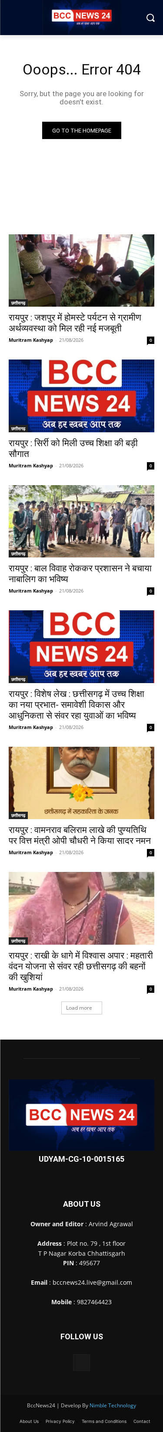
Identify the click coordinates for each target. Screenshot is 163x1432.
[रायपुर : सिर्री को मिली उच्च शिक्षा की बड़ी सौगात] (81, 396)
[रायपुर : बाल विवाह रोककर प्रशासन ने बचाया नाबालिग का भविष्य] (81, 521)
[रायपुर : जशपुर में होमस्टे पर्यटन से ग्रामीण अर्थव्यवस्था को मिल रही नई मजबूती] (81, 270)
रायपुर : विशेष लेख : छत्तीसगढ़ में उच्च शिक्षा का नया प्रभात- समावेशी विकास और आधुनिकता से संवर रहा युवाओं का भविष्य (76, 705)
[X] (81, 1362)
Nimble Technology (113, 1405)
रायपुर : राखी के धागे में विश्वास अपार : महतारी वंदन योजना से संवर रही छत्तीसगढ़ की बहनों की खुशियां (81, 966)
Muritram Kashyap (31, 340)
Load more (79, 1007)
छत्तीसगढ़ (18, 303)
